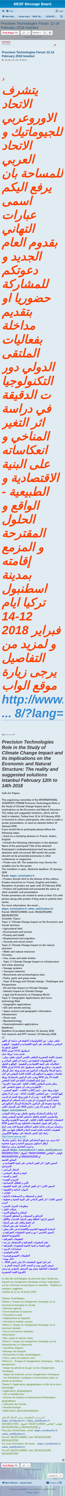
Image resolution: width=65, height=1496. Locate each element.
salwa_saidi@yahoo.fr (40, 908)
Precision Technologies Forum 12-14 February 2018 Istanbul (30, 25)
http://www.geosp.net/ (14, 1136)
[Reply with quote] (55, 45)
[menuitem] (9, 11)
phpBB (23, 1489)
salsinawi (6, 42)
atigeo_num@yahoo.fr (22, 875)
